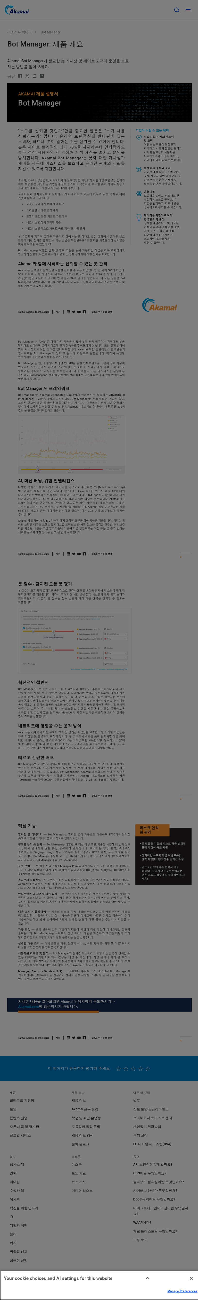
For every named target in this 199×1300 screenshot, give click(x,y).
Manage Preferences (182, 1291)
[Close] (191, 1278)
